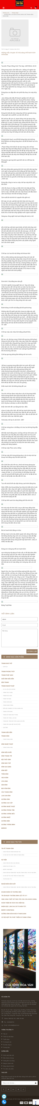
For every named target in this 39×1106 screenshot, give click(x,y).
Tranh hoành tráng (8, 705)
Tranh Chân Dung (7, 702)
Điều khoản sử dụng (8, 1058)
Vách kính (4, 777)
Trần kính (4, 774)
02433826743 (10, 1022)
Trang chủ (6, 13)
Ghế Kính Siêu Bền (7, 679)
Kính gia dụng (6, 767)
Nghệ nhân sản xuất (8, 884)
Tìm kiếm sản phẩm (8, 1069)
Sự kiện (4, 860)
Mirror (4, 828)
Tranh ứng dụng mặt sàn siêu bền (11, 724)
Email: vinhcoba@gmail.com (11, 1025)
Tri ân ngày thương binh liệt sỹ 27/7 (14, 895)
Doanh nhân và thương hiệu (11, 892)
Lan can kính (6, 796)
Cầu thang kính (6, 792)
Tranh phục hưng (7, 695)
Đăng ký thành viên (8, 1063)
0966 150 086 (20, 1018)
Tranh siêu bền (6, 732)
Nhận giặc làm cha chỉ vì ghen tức (13, 906)
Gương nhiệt (6, 817)
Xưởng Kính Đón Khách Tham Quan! (13, 914)
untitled (5, 666)
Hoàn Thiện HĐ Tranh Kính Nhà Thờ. (12, 851)
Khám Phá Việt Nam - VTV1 (9, 866)
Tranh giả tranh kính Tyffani (10, 714)
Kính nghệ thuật (7, 744)
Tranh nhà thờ (6, 663)
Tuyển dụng (6, 1039)
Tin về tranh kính (7, 848)
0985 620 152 (12, 1018)
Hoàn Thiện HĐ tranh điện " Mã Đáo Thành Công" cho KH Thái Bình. (19, 872)
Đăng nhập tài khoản (8, 1066)
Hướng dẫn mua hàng (8, 1060)
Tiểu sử (5, 1034)
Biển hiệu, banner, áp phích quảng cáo (13, 708)
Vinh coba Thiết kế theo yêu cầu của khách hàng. (19, 899)
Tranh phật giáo (7, 675)
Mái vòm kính (5, 788)
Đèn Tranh (5, 682)
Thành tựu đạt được (8, 1036)
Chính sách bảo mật (8, 1055)
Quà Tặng (5, 727)
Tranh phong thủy (8, 671)
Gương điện (5, 821)
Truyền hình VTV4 (7, 879)
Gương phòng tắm (7, 810)
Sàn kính (4, 785)
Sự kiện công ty (7, 1045)
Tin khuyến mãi (7, 1042)
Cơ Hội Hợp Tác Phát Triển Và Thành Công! (13, 855)
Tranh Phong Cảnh (8, 739)
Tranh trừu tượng (8, 692)
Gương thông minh (8, 824)
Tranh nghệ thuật (7, 686)
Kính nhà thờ (6, 763)
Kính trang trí (6, 756)
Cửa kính (4, 781)
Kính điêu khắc (6, 752)
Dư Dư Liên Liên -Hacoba (9, 689)
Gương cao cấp (7, 803)
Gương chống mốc (8, 814)
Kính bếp (4, 770)
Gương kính (5, 799)
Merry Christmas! (7, 869)
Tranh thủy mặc (7, 698)
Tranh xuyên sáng (8, 711)
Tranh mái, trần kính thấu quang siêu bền (13, 721)
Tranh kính (15, 13)
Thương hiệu (6, 1047)
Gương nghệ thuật (8, 806)
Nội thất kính (6, 759)
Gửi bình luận (32, 651)
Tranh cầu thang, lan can (9, 718)
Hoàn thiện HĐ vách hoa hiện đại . (11, 863)
